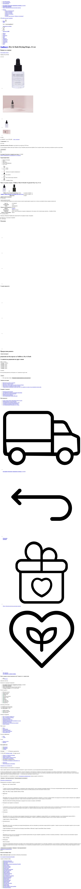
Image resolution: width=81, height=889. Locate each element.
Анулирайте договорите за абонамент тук (11, 760)
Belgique (9, 877)
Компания (5, 762)
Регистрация (5, 729)
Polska (8, 878)
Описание (3, 198)
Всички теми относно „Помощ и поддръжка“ (14, 16)
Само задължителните (10, 778)
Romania (9, 887)
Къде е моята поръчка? (7, 731)
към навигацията (6, 1)
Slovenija (9, 870)
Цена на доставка (8, 12)
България (10, 876)
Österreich (10, 860)
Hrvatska (9, 880)
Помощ (4, 9)
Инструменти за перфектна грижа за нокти (11, 385)
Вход (4, 22)
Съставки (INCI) (4, 213)
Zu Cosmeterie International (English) (7, 856)
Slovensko (10, 883)
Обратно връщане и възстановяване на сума (12, 720)
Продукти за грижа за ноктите (9, 382)
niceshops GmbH (9, 753)
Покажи (2, 375)
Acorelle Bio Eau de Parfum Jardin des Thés (11, 402)
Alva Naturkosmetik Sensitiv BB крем (10, 395)
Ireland (8, 885)
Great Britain (11, 875)
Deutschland (11, 861)
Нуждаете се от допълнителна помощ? (10, 722)
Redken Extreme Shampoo (8, 394)
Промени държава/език (14, 751)
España (8, 871)
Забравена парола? (6, 730)
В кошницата (3, 149)
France (8, 865)
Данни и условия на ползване (9, 755)
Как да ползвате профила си (8, 716)
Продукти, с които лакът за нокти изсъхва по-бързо (13, 384)
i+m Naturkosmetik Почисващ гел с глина (11, 404)
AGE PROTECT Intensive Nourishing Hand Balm (12, 392)
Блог (4, 736)
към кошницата (6, 3)
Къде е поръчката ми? (9, 10)
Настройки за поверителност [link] (9, 759)
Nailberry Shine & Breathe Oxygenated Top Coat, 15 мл (12, 194)
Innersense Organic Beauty (8, 391)
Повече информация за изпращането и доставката (10, 155)
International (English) (16, 864)
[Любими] (4, 28)
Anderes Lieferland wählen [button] (5, 858)
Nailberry (4, 47)
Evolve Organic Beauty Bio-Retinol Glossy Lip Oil (12, 400)
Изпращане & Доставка (7, 719)
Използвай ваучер (6, 732)
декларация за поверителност (25, 776)
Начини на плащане (9, 13)
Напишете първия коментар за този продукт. (21, 377)
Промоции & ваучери (7, 721)
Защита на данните (7, 756)
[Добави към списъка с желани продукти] (0, 150)
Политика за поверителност (6, 780)
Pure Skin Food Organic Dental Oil (9, 393)
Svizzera (8, 867)
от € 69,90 (14, 5)
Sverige (8, 874)
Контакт (7, 15)
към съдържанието (6, 2)
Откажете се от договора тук (6, 765)
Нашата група (5, 741)
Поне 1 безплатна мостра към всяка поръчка (12, 7)
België (7, 882)
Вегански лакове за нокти (8, 383)
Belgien (8, 881)
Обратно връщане (8, 11)
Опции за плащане (6, 718)
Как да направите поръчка (8, 717)
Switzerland (10, 869)
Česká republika (13, 886)
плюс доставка (16, 139)
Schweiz (8, 866)
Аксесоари (3, 218)
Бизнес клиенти (6, 723)
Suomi (7, 884)
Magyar (8, 872)
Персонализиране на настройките (21, 778)
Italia (7, 863)
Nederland (10, 873)
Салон (4, 737)
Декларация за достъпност (8, 758)
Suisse (7, 868)
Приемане (3, 778)
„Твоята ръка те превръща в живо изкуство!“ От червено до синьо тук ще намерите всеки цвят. (22, 387)
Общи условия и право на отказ (9, 757)
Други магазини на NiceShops (9, 763)
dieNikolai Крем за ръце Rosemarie (9, 401)
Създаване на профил (7, 26)
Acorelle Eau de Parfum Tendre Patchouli (10, 403)
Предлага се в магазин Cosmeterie (8, 217)
